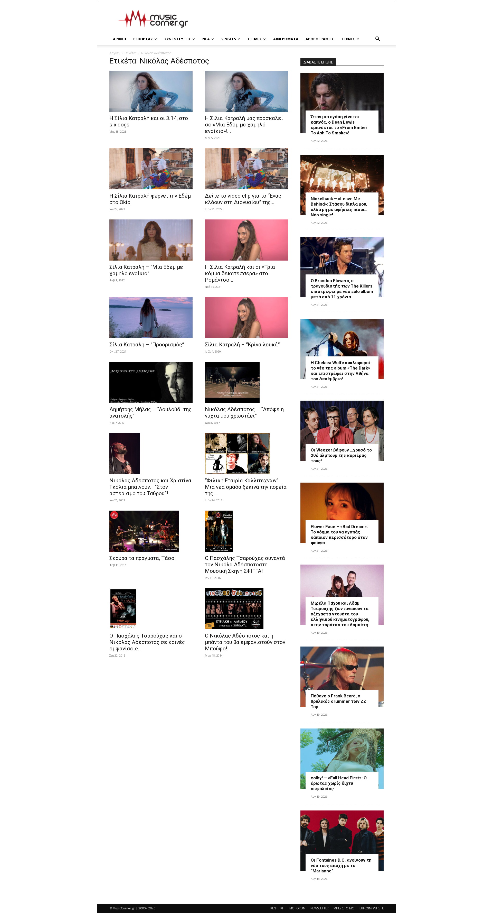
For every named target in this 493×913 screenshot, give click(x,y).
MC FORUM (297, 908)
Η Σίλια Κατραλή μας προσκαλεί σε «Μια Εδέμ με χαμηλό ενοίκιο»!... (244, 124)
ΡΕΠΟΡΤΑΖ (143, 38)
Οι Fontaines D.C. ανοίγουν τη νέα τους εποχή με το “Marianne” (341, 865)
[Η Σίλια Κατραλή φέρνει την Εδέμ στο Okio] (151, 168)
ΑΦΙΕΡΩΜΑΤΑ (285, 38)
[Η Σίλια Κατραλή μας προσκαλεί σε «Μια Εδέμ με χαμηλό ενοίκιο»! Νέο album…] (246, 91)
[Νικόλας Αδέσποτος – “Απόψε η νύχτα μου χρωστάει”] (246, 382)
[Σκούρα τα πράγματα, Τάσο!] (151, 531)
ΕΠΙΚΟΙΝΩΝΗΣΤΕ (371, 908)
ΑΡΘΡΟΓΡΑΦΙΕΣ (320, 38)
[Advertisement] (290, 19)
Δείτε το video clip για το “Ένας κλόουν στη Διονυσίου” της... (243, 199)
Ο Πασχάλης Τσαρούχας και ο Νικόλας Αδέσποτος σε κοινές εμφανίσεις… (147, 642)
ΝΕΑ (206, 38)
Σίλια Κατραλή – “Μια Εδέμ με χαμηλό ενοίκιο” (146, 270)
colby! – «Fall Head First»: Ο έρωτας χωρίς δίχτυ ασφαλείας (339, 783)
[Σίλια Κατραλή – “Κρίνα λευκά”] (246, 317)
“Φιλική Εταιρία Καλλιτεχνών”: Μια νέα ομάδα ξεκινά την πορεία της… (246, 486)
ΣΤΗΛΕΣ (255, 38)
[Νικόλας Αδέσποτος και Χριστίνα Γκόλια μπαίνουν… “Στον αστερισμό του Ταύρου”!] (151, 453)
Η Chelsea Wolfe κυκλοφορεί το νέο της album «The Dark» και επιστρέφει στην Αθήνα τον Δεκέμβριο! (340, 370)
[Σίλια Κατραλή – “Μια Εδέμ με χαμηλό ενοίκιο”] (151, 240)
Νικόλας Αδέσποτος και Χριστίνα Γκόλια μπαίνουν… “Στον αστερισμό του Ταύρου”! (150, 486)
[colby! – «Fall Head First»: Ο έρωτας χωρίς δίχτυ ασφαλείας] (342, 758)
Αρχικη (119, 38)
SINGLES (228, 38)
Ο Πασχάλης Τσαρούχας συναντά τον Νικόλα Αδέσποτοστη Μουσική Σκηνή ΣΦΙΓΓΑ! (245, 564)
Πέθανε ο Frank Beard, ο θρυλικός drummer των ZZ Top (338, 701)
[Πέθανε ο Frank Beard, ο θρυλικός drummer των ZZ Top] (342, 677)
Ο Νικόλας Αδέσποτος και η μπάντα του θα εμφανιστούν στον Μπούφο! (245, 642)
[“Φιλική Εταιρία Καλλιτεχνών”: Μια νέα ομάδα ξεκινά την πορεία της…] (246, 453)
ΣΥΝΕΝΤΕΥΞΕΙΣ (177, 38)
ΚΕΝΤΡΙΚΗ (277, 908)
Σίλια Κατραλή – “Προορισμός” (146, 345)
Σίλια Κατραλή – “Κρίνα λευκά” (242, 345)
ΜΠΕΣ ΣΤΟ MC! (344, 908)
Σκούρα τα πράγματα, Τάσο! (142, 558)
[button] (377, 39)
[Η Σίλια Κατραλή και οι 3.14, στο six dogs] (151, 91)
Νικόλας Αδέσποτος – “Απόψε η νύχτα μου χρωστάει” (244, 412)
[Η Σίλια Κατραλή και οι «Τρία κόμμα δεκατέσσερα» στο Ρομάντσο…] (246, 240)
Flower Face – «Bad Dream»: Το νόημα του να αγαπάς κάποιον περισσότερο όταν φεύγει (339, 534)
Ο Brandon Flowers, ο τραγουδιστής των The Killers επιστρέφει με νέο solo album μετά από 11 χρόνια (342, 288)
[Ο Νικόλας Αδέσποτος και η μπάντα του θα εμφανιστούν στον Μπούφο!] (246, 608)
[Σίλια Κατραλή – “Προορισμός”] (151, 317)
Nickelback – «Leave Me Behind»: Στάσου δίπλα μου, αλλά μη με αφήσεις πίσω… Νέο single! (339, 206)
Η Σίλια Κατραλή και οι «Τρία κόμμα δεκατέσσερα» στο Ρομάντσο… (240, 273)
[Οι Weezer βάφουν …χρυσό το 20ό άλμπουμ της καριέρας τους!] (342, 431)
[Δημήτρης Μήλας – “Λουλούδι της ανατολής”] (151, 382)
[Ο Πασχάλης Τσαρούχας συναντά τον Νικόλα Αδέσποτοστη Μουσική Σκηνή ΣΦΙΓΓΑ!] (246, 531)
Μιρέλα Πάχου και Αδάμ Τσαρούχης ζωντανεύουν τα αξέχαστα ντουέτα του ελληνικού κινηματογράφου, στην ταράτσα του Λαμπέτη (340, 614)
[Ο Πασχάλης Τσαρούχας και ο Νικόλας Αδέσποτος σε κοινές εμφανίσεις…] (151, 608)
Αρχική (114, 53)
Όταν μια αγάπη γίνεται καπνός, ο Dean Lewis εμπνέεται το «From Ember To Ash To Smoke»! (339, 124)
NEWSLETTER (319, 908)
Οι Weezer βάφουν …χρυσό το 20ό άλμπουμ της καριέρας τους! (341, 455)
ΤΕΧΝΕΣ (348, 38)
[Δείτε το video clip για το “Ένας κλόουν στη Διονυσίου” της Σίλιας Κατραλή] (246, 168)
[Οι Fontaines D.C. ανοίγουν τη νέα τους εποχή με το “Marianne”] (342, 840)
